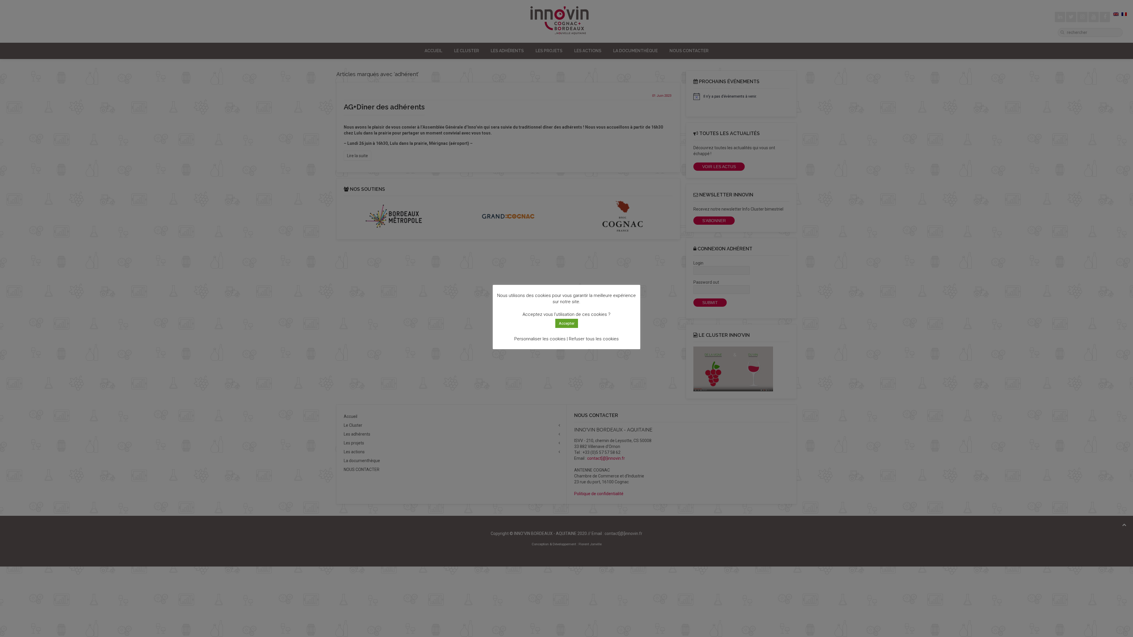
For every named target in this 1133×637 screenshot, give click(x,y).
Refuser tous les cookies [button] (594, 339)
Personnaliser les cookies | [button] (541, 339)
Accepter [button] (566, 323)
